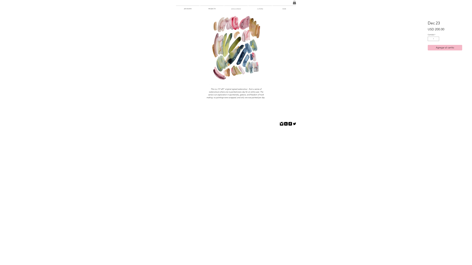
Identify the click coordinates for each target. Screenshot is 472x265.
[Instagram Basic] (281, 124)
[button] (294, 2)
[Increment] (437, 39)
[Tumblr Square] (286, 124)
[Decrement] (429, 39)
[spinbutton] (433, 39)
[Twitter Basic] (294, 124)
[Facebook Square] (290, 124)
